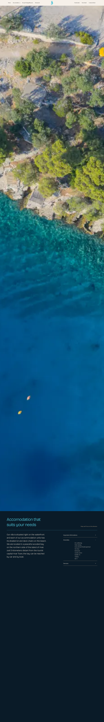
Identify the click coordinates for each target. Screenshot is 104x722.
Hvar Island (84, 2)
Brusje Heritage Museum (27, 2)
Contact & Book (92, 2)
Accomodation (16, 2)
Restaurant (37, 2)
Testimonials (77, 2)
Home (9, 2)
